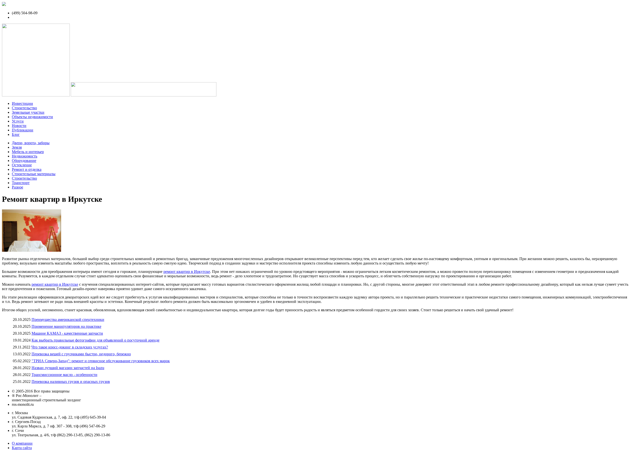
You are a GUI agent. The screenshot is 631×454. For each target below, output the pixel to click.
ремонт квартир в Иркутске (186, 271)
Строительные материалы (33, 174)
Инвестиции (22, 103)
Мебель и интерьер (28, 152)
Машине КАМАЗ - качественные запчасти (67, 333)
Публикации (22, 130)
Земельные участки (28, 112)
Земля (17, 147)
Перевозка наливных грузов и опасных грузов (71, 381)
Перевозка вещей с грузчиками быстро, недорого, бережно (81, 354)
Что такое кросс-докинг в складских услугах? (69, 347)
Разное (17, 187)
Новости (19, 126)
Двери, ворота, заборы (31, 143)
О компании (22, 443)
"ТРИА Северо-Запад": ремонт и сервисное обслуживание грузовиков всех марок (101, 361)
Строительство (24, 108)
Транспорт (21, 183)
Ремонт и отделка (26, 169)
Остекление (22, 165)
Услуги (18, 121)
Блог (16, 134)
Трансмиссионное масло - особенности (64, 375)
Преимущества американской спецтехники (68, 319)
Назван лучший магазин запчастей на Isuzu (68, 368)
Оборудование (24, 160)
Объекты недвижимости (32, 117)
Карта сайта (22, 448)
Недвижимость (24, 156)
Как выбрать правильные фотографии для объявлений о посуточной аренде (95, 340)
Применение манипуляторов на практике (66, 326)
